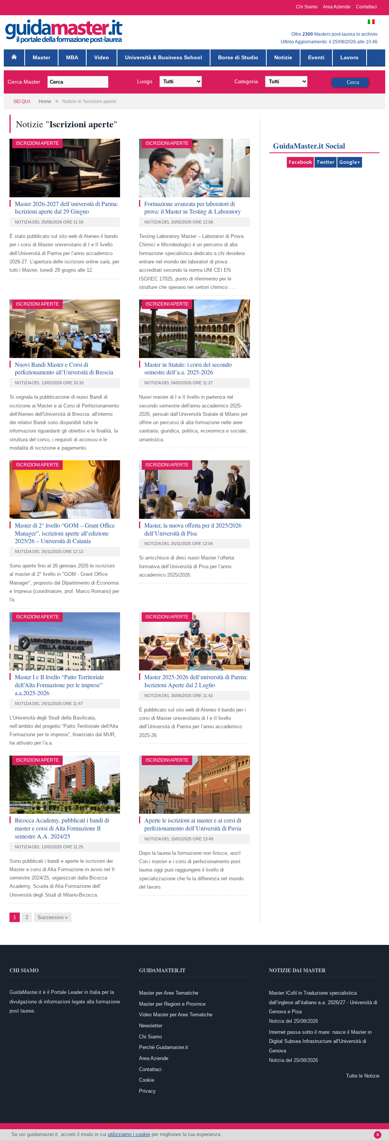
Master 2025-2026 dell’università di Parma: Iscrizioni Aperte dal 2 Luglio (196, 681)
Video (101, 57)
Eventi (316, 57)
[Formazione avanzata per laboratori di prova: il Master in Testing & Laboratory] (194, 168)
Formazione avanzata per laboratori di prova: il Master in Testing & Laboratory (192, 208)
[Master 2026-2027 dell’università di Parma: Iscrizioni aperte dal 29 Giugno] (64, 168)
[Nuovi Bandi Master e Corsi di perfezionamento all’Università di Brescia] (64, 329)
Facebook (300, 161)
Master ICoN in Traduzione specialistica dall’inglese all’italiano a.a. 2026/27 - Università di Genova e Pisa (323, 1002)
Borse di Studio (238, 57)
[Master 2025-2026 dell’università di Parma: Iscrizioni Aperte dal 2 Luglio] (194, 641)
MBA (72, 57)
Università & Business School (163, 57)
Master (41, 57)
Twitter (325, 161)
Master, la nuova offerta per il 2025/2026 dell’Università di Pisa (193, 529)
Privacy (147, 1091)
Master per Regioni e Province (172, 1004)
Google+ (349, 161)
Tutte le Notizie (363, 1076)
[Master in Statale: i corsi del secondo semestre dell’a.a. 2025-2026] (194, 329)
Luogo (144, 81)
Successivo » (53, 917)
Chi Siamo (307, 7)
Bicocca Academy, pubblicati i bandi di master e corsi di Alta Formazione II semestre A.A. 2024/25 (62, 828)
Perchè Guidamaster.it (163, 1047)
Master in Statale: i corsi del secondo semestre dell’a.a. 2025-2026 (188, 368)
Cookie (146, 1080)
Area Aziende (337, 7)
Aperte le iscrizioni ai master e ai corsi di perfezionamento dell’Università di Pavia (192, 824)
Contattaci (366, 7)
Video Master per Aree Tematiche (175, 1014)
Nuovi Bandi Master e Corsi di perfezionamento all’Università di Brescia (64, 368)
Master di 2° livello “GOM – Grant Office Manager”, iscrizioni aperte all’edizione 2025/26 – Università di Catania (65, 533)
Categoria (246, 81)
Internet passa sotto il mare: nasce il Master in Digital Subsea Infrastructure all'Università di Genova (320, 1041)
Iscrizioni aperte (37, 143)
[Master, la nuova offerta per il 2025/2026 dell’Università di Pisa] (194, 489)
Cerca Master (24, 82)
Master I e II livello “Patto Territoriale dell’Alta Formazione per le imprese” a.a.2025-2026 (59, 685)
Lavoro (349, 57)
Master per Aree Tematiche (168, 993)
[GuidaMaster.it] (64, 29)
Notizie (283, 57)
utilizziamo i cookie (129, 1134)
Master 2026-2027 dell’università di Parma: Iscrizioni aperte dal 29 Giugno (66, 208)
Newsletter (150, 1025)
